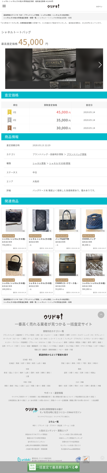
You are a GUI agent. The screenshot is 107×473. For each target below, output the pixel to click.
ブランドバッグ (8, 335)
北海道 (11, 363)
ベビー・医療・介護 (66, 349)
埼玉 (78, 363)
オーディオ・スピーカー (11, 338)
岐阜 (37, 372)
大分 (81, 386)
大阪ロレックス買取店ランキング (70, 438)
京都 (70, 372)
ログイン (99, 6)
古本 (36, 338)
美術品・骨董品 (74, 342)
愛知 (48, 372)
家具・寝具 (92, 342)
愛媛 (43, 386)
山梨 (26, 372)
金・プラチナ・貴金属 (54, 425)
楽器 (84, 342)
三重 (27, 376)
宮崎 (86, 386)
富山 (10, 372)
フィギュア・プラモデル (73, 338)
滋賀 (65, 372)
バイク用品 (53, 346)
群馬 (73, 363)
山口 (27, 386)
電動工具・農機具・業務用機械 (45, 349)
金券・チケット (7, 346)
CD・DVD (43, 338)
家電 (24, 338)
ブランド (41, 425)
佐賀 (65, 386)
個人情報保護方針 (44, 397)
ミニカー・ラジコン (12, 342)
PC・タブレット (97, 335)
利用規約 (33, 397)
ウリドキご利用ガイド (19, 397)
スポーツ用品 (99, 346)
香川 (38, 386)
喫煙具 (62, 335)
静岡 (42, 372)
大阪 (76, 372)
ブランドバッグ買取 (77, 154)
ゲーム (30, 338)
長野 (32, 372)
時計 (34, 425)
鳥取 (6, 386)
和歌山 (93, 372)
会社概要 (95, 400)
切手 (17, 346)
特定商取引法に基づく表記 (84, 397)
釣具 (77, 346)
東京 (89, 363)
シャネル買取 (39, 163)
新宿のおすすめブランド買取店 (36, 434)
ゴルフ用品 (69, 346)
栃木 (68, 363)
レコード (52, 338)
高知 (48, 386)
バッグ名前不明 (62, 239)
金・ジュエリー (46, 335)
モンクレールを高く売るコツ (70, 445)
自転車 (61, 346)
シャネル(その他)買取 (59, 163)
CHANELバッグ (89, 239)
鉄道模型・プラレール (29, 342)
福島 (44, 363)
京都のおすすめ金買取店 (70, 442)
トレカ (60, 338)
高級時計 (19, 335)
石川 (16, 372)
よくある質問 (32, 400)
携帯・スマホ (71, 335)
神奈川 (95, 363)
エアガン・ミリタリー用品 (93, 338)
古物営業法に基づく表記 (17, 400)
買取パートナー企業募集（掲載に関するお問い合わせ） (70, 400)
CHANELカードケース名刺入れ (67, 283)
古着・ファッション (55, 342)
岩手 (22, 363)
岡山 (16, 386)
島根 (11, 386)
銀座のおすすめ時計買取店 (36, 438)
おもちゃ (42, 342)
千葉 (84, 363)
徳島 (32, 386)
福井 (21, 372)
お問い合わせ (44, 400)
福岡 (60, 386)
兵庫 (81, 372)
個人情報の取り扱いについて (63, 397)
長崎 (70, 386)
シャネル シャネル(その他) (13, 239)
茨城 (62, 363)
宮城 (28, 363)
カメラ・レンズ (83, 335)
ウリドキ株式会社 (45, 458)
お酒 (55, 335)
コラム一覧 (53, 421)
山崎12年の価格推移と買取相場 (36, 445)
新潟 (5, 372)
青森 (17, 363)
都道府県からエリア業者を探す (53, 354)
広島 (22, 386)
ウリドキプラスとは (45, 416)
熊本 (76, 386)
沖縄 (99, 386)
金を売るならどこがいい (36, 442)
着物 (65, 342)
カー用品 (43, 346)
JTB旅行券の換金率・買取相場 (36, 449)
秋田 (33, 363)
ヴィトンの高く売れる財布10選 (71, 434)
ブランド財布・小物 (32, 335)
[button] (100, 65)
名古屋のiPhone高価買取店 (70, 449)
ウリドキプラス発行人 (62, 416)
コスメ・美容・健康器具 (29, 346)
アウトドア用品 (86, 346)
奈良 (86, 372)
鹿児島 (93, 386)
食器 (99, 342)
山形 (38, 363)
